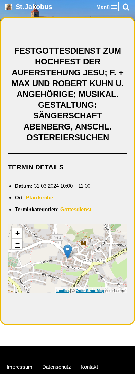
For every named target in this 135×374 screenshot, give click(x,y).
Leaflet (62, 290)
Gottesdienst (75, 209)
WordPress (93, 353)
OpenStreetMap (90, 290)
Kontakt (89, 367)
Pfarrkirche (39, 198)
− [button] (17, 243)
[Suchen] (126, 7)
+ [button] (17, 233)
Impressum (20, 367)
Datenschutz (56, 367)
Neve (35, 353)
